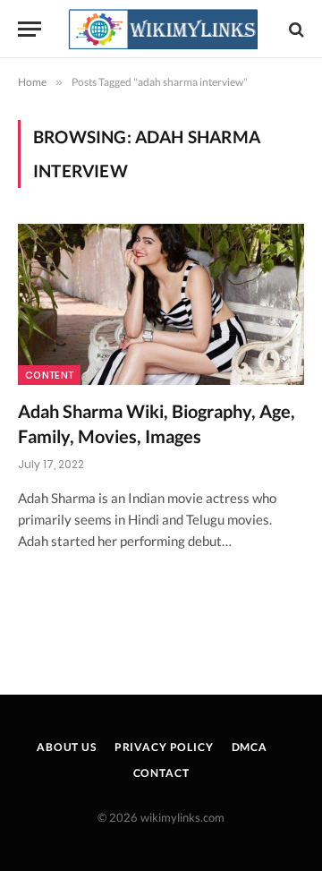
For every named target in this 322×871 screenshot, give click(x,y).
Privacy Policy (164, 747)
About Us (67, 747)
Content (49, 375)
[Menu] (29, 29)
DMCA (249, 747)
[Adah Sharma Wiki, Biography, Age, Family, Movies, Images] (161, 304)
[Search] (294, 29)
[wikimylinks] (163, 29)
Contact (161, 773)
